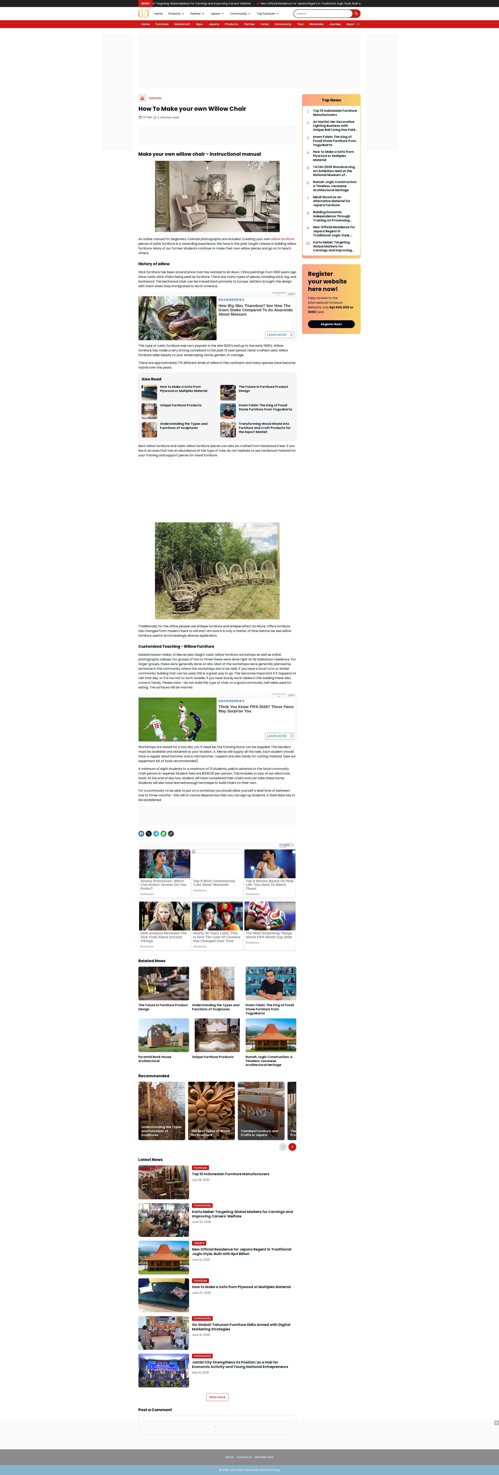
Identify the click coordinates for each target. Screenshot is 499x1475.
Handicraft (182, 24)
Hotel (265, 24)
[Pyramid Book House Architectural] (163, 1035)
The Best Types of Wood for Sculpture (210, 1133)
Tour (300, 24)
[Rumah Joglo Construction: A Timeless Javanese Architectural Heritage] (271, 1035)
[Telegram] (156, 834)
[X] (149, 834)
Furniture (162, 24)
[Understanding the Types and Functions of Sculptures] (149, 429)
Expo (199, 24)
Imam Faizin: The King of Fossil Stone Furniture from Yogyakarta (265, 407)
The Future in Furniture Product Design (263, 389)
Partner (196, 14)
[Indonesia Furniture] (143, 14)
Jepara (215, 14)
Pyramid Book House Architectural (154, 1059)
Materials (316, 24)
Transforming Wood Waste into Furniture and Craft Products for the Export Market (265, 428)
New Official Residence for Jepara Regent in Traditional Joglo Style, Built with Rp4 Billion (244, 3)
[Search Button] (356, 14)
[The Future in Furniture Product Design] (228, 392)
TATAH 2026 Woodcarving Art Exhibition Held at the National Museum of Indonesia (334, 171)
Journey (335, 24)
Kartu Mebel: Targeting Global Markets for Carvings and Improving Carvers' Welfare (242, 1214)
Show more (217, 1397)
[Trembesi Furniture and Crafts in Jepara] (261, 1111)
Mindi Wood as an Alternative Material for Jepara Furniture (331, 201)
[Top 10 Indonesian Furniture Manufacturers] (163, 1182)
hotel (271, 668)
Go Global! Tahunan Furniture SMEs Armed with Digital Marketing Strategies (241, 1327)
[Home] (142, 98)
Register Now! (331, 324)
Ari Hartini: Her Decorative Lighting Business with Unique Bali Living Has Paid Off (334, 126)
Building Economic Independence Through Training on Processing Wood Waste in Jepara (331, 216)
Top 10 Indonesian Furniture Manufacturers (230, 1174)
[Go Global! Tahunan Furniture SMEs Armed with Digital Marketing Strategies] (163, 1333)
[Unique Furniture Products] (149, 411)
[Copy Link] (171, 834)
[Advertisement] (249, 61)
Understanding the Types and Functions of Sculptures (183, 426)
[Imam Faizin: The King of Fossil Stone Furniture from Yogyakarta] (228, 411)
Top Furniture (266, 14)
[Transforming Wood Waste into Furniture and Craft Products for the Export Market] (228, 429)
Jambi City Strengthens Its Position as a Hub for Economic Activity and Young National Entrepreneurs (240, 1364)
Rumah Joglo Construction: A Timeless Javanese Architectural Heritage (269, 1061)
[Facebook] (141, 834)
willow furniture (282, 239)
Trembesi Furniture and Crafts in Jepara (259, 1133)
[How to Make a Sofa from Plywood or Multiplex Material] (149, 392)
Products (174, 14)
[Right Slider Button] (357, 24)
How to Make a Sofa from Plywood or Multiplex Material (350, 3)
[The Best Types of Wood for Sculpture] (211, 1111)
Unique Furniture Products (181, 405)
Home (158, 14)
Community (238, 14)
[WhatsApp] (163, 834)
